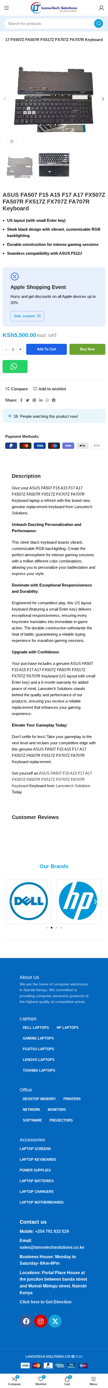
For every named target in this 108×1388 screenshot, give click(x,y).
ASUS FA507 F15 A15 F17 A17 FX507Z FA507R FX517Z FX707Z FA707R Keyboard (52, 779)
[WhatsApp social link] (47, 400)
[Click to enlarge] (12, 141)
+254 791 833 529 (52, 1231)
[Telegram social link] (53, 400)
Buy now (87, 349)
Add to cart (46, 349)
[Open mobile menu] (6, 8)
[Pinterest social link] (34, 400)
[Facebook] (26, 1321)
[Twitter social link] (27, 400)
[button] (15, 366)
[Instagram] (40, 1321)
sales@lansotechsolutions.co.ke (52, 1247)
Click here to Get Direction (46, 1302)
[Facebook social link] (21, 400)
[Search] (98, 23)
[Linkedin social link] (41, 400)
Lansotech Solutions (72, 785)
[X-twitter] (55, 1321)
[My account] (101, 8)
